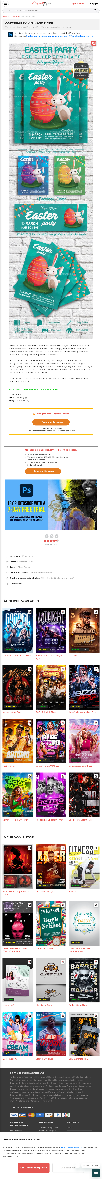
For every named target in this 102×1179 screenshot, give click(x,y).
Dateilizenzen (16, 1131)
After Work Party (44, 891)
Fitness (72, 891)
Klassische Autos (44, 1005)
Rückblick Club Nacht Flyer (49, 820)
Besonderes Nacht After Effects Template (14, 950)
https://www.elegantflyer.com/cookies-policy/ (18, 1153)
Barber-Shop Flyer (78, 1005)
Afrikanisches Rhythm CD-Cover (15, 893)
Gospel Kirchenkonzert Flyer (16, 655)
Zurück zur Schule (44, 948)
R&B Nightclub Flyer (46, 712)
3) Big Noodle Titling (19, 400)
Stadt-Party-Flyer (44, 1059)
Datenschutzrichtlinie (10, 1156)
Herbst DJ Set (9, 766)
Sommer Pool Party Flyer (15, 820)
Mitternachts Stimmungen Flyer (49, 657)
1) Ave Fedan (15, 394)
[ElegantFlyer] (41, 3)
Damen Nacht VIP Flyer (47, 766)
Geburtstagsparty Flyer (80, 766)
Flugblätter (27, 556)
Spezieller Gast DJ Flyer (80, 820)
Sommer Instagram (79, 1059)
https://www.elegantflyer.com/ (72, 1147)
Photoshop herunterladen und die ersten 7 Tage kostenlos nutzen (60, 36)
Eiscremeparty (9, 1059)
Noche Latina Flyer (11, 712)
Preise (70, 1128)
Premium (79, 4)
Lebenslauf (8, 1005)
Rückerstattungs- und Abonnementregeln (48, 1129)
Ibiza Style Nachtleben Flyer (83, 712)
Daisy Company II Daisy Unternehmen (81, 950)
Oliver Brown (24, 567)
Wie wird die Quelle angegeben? (57, 578)
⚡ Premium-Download (51, 422)
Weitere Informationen (40, 572)
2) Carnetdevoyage (18, 397)
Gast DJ (73, 655)
